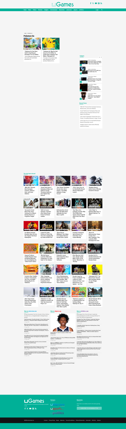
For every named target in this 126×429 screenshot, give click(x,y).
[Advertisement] (63, 22)
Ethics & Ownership (80, 420)
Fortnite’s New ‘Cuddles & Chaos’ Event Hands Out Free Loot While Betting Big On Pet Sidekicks (31, 279)
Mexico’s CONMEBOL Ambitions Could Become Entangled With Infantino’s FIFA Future (62, 343)
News (29, 10)
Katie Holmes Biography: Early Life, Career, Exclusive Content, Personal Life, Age (35, 342)
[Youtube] (96, 3)
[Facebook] (90, 3)
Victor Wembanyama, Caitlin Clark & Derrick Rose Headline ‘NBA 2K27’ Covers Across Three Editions (63, 279)
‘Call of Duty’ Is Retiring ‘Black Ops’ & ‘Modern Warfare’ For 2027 (94, 212)
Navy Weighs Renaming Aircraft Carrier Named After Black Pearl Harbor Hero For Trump (89, 337)
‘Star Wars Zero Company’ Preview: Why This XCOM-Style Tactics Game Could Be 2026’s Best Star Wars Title (79, 214)
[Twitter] (93, 3)
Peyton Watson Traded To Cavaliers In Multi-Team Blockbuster (61, 333)
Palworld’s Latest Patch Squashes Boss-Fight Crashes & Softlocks (63, 257)
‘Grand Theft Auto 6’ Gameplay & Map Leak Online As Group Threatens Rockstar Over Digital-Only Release (90, 112)
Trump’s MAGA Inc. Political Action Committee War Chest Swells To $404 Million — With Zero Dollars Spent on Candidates (89, 331)
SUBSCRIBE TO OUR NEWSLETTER (89, 408)
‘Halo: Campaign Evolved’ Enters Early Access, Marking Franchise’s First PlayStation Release (46, 279)
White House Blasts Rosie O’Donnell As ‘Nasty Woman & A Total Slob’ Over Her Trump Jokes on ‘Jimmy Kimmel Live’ (36, 325)
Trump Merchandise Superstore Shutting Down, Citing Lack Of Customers (88, 326)
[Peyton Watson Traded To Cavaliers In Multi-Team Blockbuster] (63, 322)
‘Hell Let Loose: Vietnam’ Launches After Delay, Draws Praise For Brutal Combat (46, 213)
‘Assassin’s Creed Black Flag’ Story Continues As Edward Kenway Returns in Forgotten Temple (30, 213)
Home (25, 10)
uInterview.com (32, 311)
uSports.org (58, 311)
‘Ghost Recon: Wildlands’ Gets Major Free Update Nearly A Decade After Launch (63, 235)
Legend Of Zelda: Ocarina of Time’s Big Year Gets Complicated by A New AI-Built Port (47, 235)
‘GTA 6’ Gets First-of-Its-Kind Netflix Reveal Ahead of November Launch (90, 121)
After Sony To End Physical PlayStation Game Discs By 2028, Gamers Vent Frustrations (30, 302)
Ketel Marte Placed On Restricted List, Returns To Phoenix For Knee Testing (63, 348)
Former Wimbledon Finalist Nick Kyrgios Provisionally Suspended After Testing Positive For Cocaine (62, 358)
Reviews (40, 10)
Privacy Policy (52, 420)
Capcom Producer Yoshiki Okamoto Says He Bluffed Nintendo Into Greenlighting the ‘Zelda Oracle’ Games (31, 258)
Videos (34, 10)
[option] (91, 62)
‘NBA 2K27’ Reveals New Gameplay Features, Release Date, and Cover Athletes (90, 107)
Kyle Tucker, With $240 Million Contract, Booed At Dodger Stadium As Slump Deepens (63, 363)
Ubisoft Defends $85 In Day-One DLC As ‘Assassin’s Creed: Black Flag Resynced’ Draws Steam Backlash (95, 302)
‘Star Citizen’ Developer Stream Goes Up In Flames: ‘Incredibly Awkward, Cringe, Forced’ (90, 117)
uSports (75, 10)
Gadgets (46, 10)
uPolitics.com (84, 311)
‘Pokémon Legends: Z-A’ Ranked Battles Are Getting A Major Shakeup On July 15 (79, 301)
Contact (46, 420)
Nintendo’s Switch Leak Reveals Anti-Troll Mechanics (94, 97)
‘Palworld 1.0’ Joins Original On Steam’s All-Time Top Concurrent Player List (47, 301)
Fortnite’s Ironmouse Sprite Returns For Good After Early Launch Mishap (78, 235)
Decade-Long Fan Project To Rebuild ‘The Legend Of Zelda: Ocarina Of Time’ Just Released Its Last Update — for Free (79, 280)
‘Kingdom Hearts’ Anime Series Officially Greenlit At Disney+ (89, 125)
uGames (99, 420)
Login (97, 10)
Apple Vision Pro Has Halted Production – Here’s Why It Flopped (94, 89)
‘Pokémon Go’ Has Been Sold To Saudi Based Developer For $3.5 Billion (31, 53)
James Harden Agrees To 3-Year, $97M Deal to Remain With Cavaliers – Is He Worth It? (63, 338)
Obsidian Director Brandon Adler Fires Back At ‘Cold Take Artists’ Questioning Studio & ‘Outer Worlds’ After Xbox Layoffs (63, 302)
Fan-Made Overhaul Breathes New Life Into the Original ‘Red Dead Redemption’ (31, 235)
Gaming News (33, 48)
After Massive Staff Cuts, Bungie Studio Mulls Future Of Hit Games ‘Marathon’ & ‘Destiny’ (78, 258)
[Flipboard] (98, 3)
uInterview (69, 10)
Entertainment (53, 10)
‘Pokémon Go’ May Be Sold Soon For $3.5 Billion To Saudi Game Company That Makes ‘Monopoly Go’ (50, 54)
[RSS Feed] (101, 3)
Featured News (27, 48)
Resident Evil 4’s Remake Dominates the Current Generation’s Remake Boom (95, 257)
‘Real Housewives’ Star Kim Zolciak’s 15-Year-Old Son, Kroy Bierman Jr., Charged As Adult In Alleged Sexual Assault (36, 320)
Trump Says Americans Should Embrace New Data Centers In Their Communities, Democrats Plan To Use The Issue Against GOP (89, 349)
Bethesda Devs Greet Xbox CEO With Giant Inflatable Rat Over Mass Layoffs (62, 212)
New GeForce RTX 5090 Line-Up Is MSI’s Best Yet (94, 62)
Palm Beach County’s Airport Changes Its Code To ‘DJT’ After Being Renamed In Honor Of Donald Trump (35, 347)
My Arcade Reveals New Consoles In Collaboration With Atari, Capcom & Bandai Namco (94, 80)
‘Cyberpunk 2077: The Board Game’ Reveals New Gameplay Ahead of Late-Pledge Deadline (94, 279)
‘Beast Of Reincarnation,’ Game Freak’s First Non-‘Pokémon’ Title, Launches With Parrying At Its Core (94, 236)
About (57, 420)
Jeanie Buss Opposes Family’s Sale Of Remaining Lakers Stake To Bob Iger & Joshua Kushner (62, 353)
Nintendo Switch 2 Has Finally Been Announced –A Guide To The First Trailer (94, 72)
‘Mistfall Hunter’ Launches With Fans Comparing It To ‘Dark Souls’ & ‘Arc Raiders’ (46, 257)
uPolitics (81, 10)
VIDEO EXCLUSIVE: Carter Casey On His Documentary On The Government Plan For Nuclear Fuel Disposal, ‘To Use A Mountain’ (36, 330)
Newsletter (62, 10)
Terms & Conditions (70, 420)
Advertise (62, 420)
